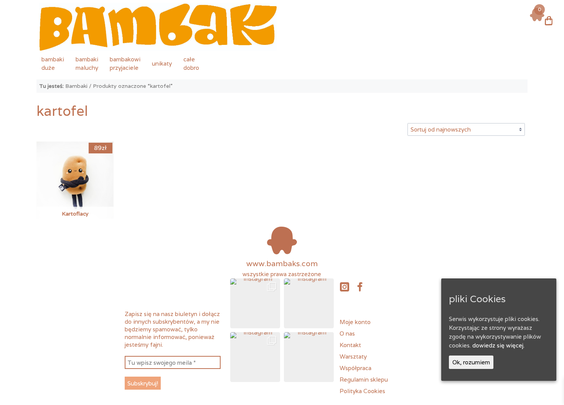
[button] (255, 303)
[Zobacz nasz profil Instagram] (344, 286)
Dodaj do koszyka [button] (75, 167)
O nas (347, 333)
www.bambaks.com (282, 263)
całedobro (191, 63)
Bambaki (76, 85)
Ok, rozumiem (471, 362)
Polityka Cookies (362, 391)
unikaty (162, 63)
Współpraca (355, 368)
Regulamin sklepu (364, 379)
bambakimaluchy (87, 63)
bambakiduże (52, 63)
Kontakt (350, 345)
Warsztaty (353, 356)
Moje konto (355, 322)
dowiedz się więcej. (498, 345)
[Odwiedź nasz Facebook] (360, 286)
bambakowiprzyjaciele (125, 63)
